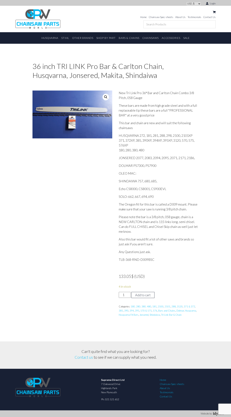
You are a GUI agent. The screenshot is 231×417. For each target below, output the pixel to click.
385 (121, 310)
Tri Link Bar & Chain (171, 314)
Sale (186, 37)
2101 (167, 306)
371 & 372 (189, 306)
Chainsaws (150, 37)
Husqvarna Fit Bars (128, 314)
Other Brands (82, 37)
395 (137, 310)
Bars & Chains (129, 37)
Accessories (171, 37)
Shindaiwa (155, 314)
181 (154, 306)
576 (155, 310)
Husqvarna (50, 37)
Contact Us (209, 17)
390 (126, 310)
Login (212, 3)
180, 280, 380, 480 (141, 306)
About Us (180, 17)
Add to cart (143, 295)
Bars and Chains (166, 310)
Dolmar (180, 310)
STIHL (65, 37)
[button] (106, 97)
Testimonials (194, 17)
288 (173, 306)
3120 (180, 306)
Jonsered (144, 314)
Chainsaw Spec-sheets (161, 17)
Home (143, 17)
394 (132, 310)
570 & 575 (146, 310)
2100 (161, 306)
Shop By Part (106, 37)
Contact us (84, 357)
